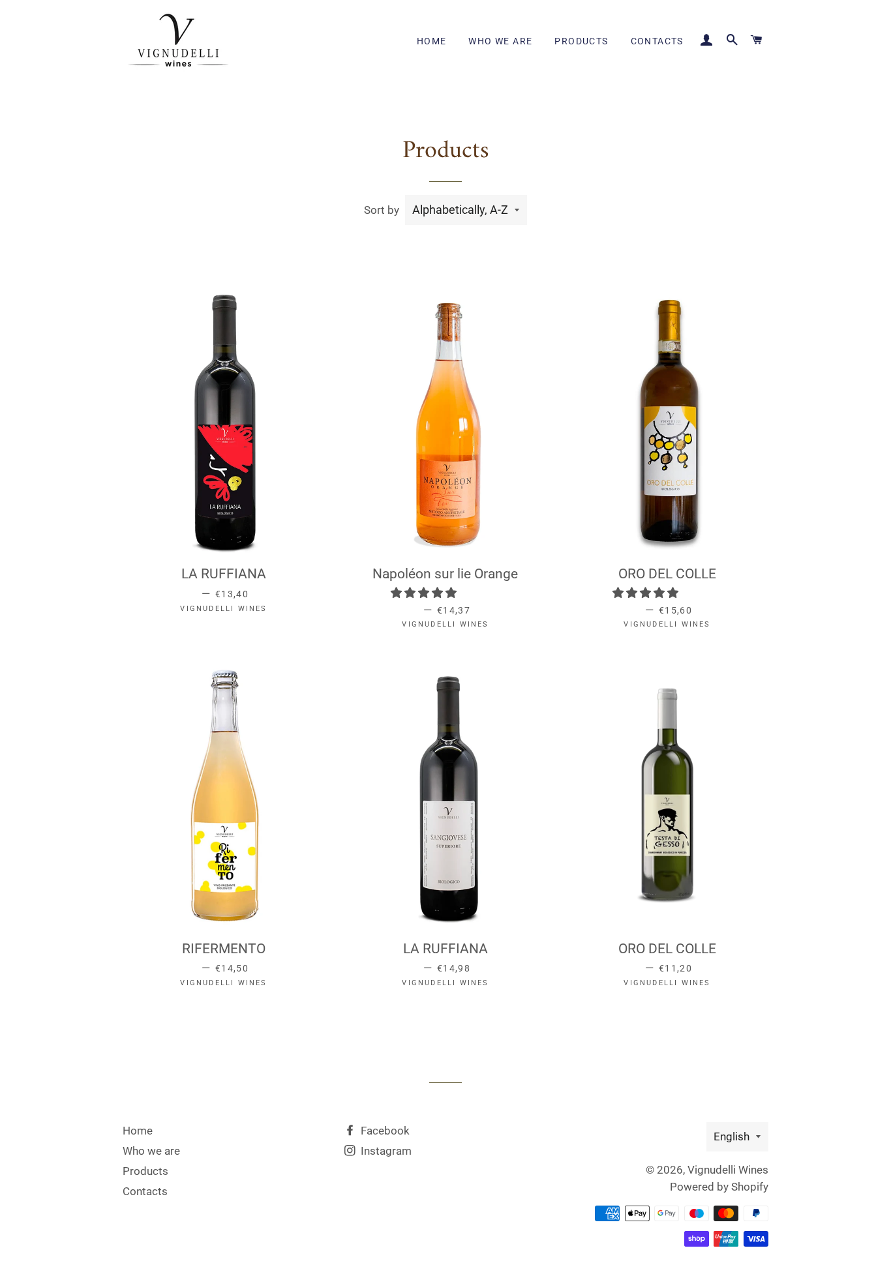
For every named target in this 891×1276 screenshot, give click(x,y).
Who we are (500, 41)
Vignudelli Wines (727, 1169)
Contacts (657, 41)
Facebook (384, 1130)
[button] (425, 592)
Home (432, 41)
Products (581, 41)
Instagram (385, 1150)
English (731, 1136)
